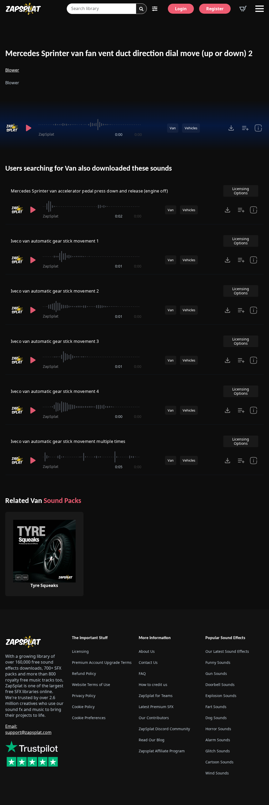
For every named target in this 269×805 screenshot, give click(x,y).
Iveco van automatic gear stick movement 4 (55, 391)
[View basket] (243, 9)
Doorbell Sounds (220, 684)
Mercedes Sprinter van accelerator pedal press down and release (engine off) (89, 191)
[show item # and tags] (258, 128)
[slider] (90, 124)
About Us (147, 651)
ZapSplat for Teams (156, 695)
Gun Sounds (216, 673)
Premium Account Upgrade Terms (101, 662)
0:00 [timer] (118, 134)
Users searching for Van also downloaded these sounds (88, 168)
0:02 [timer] (118, 216)
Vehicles (191, 128)
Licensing (80, 651)
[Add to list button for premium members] (245, 128)
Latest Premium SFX (156, 706)
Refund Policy (84, 673)
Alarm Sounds (217, 739)
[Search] (141, 9)
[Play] (28, 128)
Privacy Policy (83, 695)
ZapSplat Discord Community (164, 728)
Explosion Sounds (220, 695)
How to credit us (153, 684)
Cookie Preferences (89, 717)
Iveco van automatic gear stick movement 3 (55, 341)
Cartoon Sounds (219, 761)
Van (173, 128)
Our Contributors (154, 717)
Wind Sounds (217, 773)
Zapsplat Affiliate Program (162, 750)
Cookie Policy (83, 706)
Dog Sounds (216, 717)
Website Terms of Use (91, 684)
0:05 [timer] (118, 466)
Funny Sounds (217, 662)
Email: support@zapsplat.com (28, 729)
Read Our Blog (151, 739)
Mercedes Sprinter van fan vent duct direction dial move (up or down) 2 (128, 54)
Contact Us (148, 662)
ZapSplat (46, 134)
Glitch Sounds (217, 750)
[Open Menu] (259, 8)
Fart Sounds (215, 706)
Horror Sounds (218, 728)
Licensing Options (240, 190)
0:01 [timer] (118, 266)
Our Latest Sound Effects (227, 651)
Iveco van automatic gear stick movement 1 (55, 241)
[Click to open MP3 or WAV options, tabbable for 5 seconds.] (231, 128)
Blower (12, 70)
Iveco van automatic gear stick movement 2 (55, 291)
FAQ (142, 673)
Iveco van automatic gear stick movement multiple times (68, 441)
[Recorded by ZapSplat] (12, 128)
